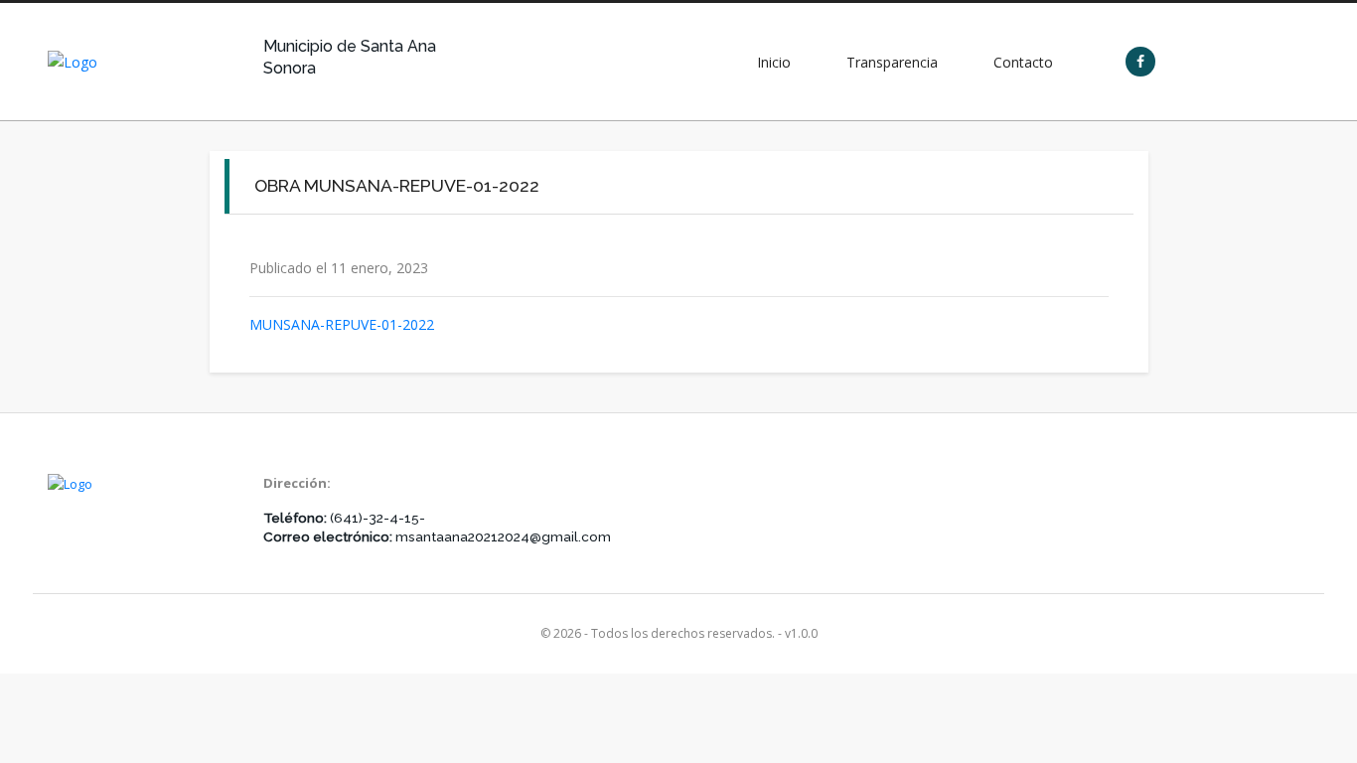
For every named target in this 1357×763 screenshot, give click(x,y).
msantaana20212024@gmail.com (503, 536)
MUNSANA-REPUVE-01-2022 (341, 324)
